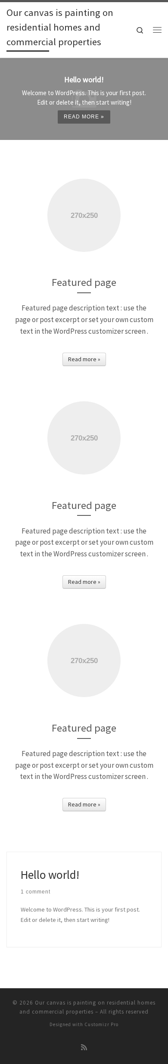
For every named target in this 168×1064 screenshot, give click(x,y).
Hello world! (50, 874)
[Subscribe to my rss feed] (84, 1047)
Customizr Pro (101, 1024)
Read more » (84, 117)
